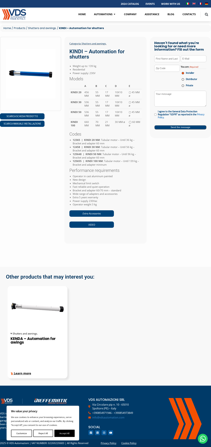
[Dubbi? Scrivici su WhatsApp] (203, 439)
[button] (206, 14)
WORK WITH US (170, 3)
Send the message (180, 127)
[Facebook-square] (90, 432)
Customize (21, 433)
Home (7, 28)
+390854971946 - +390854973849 (112, 413)
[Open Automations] (114, 14)
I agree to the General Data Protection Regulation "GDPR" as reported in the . (181, 114)
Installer (188, 72)
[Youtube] (110, 432)
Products (19, 28)
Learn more (22, 373)
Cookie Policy (128, 443)
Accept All (64, 433)
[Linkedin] (97, 432)
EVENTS (150, 3)
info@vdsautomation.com (108, 417)
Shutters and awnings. (42, 28)
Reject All (43, 433)
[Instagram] (104, 432)
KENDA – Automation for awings (33, 340)
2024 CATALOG (130, 3)
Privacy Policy (108, 443)
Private (187, 85)
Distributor (189, 79)
